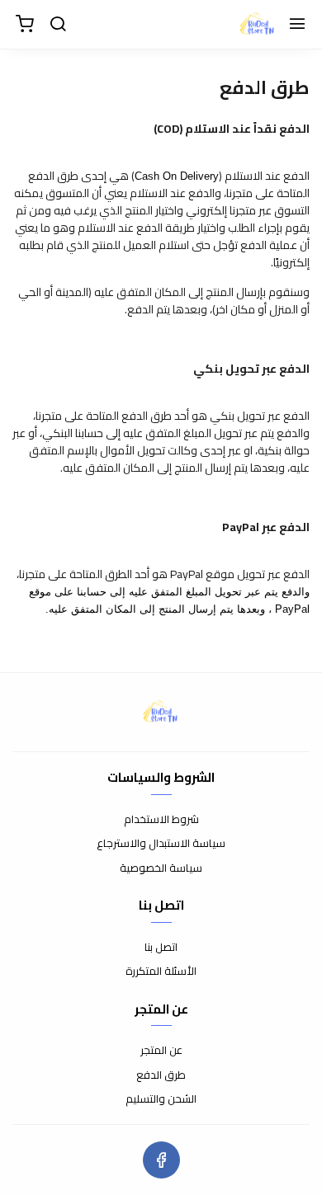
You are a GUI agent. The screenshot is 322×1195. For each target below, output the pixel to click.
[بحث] (57, 24)
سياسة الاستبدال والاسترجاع (161, 843)
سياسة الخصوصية (161, 868)
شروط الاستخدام (161, 820)
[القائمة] (297, 24)
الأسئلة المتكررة (161, 971)
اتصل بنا (161, 947)
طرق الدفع (161, 1075)
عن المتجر (161, 1050)
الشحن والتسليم (161, 1099)
